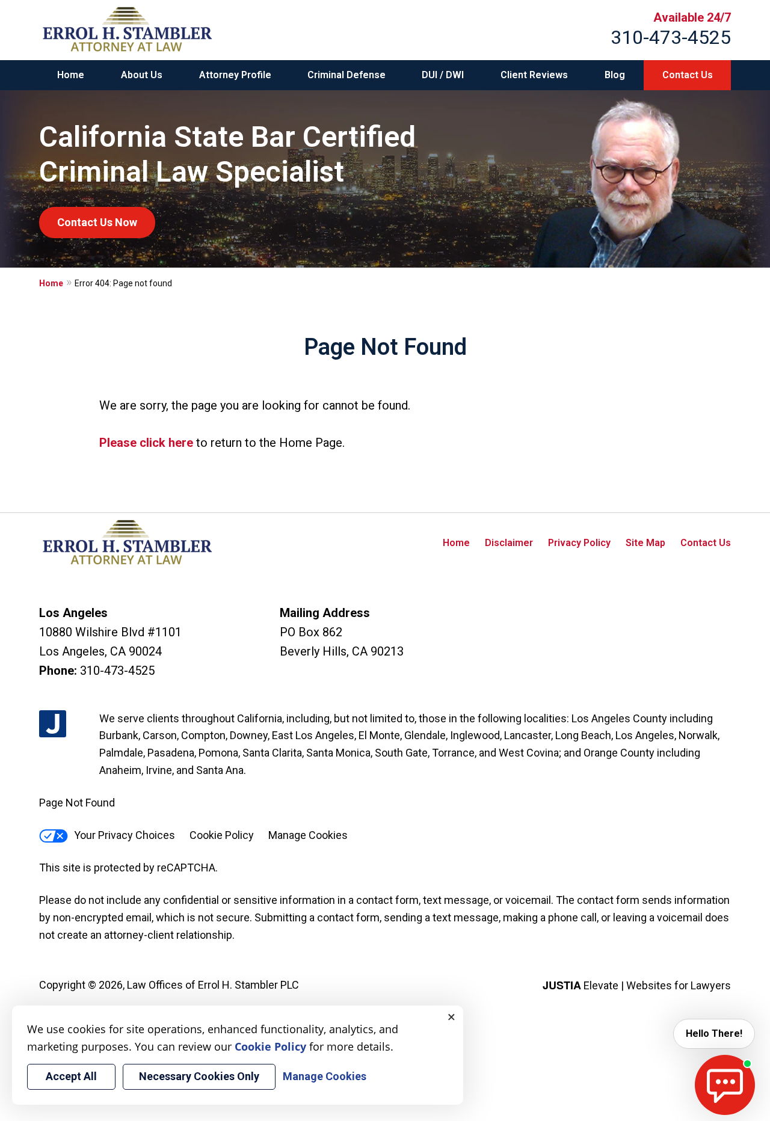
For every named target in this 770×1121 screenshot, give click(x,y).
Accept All (71, 1076)
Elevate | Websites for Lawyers (637, 985)
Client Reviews (534, 75)
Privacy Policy (579, 542)
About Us (141, 75)
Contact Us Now (97, 222)
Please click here (146, 442)
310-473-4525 (671, 37)
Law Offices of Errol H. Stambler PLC (213, 984)
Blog (615, 75)
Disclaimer (509, 542)
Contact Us (687, 75)
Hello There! (714, 1033)
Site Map (645, 542)
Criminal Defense (346, 75)
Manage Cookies (308, 835)
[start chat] (725, 1085)
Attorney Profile (235, 75)
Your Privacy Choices (124, 835)
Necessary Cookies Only (199, 1076)
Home (70, 75)
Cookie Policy (221, 835)
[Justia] (52, 723)
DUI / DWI (443, 75)
